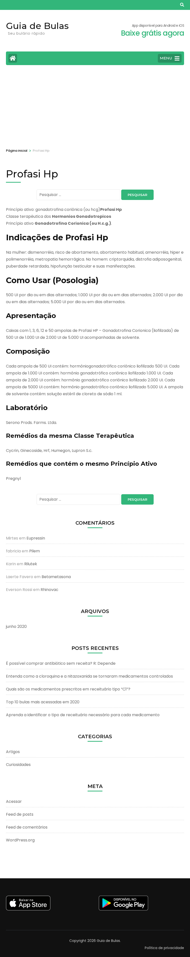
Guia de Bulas (37, 25)
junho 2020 (16, 626)
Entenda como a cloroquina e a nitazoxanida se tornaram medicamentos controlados (89, 676)
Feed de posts (19, 814)
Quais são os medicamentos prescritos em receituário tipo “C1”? (68, 689)
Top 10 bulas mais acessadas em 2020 (42, 702)
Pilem (34, 551)
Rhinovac (49, 589)
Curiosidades (18, 764)
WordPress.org (20, 840)
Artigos (13, 752)
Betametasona (56, 577)
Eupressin (35, 538)
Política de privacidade (164, 948)
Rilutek (30, 564)
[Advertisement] (95, 106)
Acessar (14, 801)
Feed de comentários (27, 827)
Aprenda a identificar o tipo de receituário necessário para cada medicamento (83, 715)
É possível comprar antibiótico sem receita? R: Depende (61, 663)
